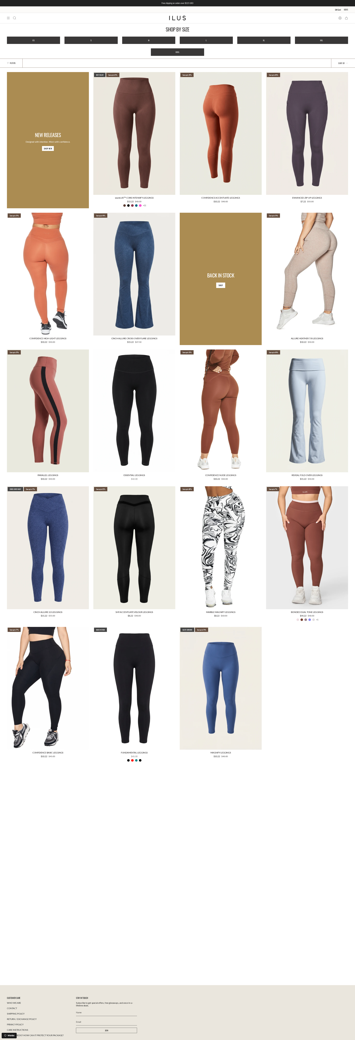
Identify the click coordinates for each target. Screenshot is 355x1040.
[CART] (346, 18)
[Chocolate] (302, 619)
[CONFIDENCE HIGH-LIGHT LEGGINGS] (48, 274)
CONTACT (12, 1008)
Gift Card (338, 9)
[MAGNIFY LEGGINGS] (221, 688)
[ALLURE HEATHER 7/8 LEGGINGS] (307, 274)
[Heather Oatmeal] (313, 619)
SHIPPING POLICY (16, 1013)
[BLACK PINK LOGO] (128, 760)
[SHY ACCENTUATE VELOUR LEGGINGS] (134, 547)
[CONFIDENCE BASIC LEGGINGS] (48, 688)
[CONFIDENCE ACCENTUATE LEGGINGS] (221, 133)
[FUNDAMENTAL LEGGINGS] (134, 688)
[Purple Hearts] (309, 619)
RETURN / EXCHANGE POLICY (21, 1019)
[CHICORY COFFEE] (124, 205)
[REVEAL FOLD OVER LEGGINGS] (307, 410)
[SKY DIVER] (136, 205)
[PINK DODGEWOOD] (297, 619)
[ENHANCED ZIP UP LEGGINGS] (307, 133)
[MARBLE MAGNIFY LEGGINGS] (221, 547)
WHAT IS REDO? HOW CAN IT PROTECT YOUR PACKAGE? (35, 1035)
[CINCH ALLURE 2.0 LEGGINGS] (48, 547)
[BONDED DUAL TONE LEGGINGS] (307, 547)
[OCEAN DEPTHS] (136, 760)
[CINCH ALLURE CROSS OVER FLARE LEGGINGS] (134, 274)
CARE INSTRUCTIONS (17, 1029)
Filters (13, 63)
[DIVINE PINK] (140, 205)
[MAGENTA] (132, 205)
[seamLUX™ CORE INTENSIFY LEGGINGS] (134, 133)
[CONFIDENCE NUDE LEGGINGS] (221, 410)
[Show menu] (8, 18)
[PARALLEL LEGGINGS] (48, 410)
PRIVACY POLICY (15, 1024)
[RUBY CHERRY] (132, 760)
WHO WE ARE (14, 1002)
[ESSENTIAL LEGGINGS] (134, 410)
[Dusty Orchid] (305, 619)
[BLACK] (128, 205)
